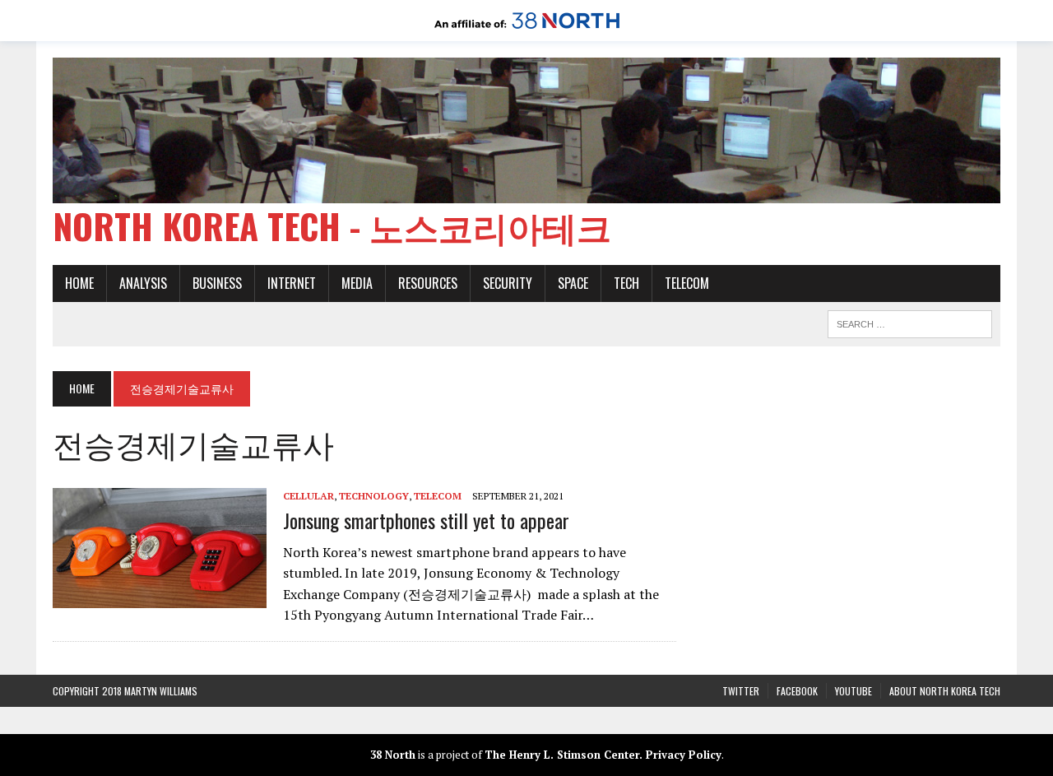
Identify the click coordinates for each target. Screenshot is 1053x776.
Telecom (687, 283)
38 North (392, 754)
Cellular (308, 496)
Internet (291, 283)
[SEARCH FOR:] (910, 322)
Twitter (740, 691)
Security (507, 283)
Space (573, 283)
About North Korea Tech (944, 691)
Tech (626, 283)
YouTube (853, 691)
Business (217, 283)
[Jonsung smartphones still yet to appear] (160, 597)
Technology (374, 496)
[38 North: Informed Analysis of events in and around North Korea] (526, 30)
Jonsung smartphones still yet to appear (426, 520)
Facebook (797, 691)
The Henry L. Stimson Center (562, 754)
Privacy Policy (683, 754)
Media (357, 283)
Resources (427, 283)
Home (79, 283)
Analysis (143, 283)
